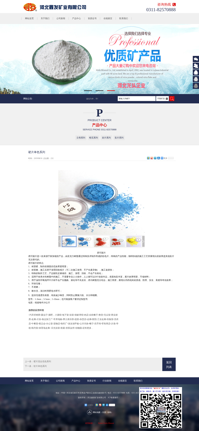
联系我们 (123, 18)
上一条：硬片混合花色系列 (38, 361)
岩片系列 (106, 138)
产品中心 (76, 18)
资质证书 (92, 18)
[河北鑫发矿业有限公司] (61, 7)
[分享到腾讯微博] (155, 158)
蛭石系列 (93, 138)
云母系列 (80, 138)
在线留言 (108, 18)
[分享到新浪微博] (151, 158)
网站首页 (29, 18)
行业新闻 (107, 381)
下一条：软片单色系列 (36, 366)
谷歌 (109, 412)
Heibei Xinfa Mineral (106, 423)
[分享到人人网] (158, 158)
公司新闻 (60, 18)
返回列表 (169, 365)
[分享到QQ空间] (148, 158)
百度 (104, 412)
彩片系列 (119, 138)
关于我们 (45, 18)
